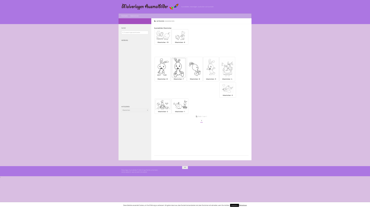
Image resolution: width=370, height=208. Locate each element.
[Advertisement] (220, 42)
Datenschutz (134, 16)
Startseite (124, 16)
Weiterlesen (243, 205)
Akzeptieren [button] (234, 205)
